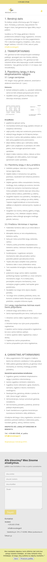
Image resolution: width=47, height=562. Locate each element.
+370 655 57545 (23, 2)
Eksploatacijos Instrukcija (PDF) (16, 442)
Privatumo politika (27, 558)
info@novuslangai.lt (11, 47)
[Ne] (44, 555)
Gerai (16, 558)
